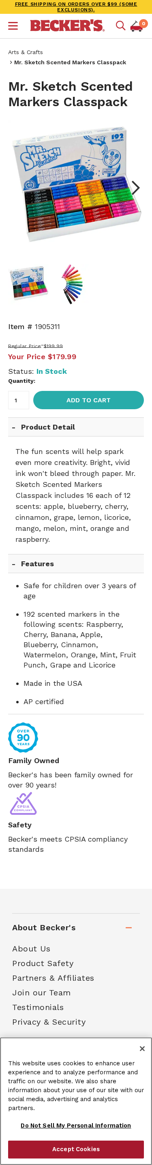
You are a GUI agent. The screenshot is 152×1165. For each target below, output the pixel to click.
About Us (31, 948)
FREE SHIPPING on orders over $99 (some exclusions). (76, 7)
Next (132, 188)
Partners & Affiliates (53, 978)
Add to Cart (88, 400)
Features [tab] (37, 563)
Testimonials (38, 1007)
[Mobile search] (121, 26)
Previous (20, 188)
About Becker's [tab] (43, 927)
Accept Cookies (76, 1149)
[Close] (142, 1049)
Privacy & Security (49, 1022)
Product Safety (42, 963)
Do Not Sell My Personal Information (76, 1125)
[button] (13, 27)
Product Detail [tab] (48, 427)
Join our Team (41, 992)
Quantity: (21, 380)
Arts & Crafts (25, 52)
